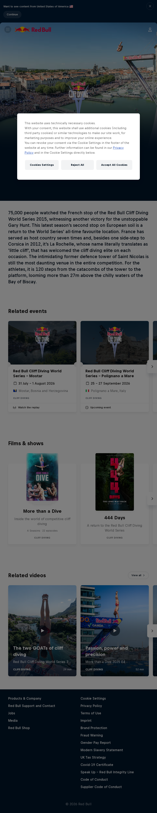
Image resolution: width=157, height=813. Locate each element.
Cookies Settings (42, 164)
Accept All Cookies (114, 164)
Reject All (77, 164)
